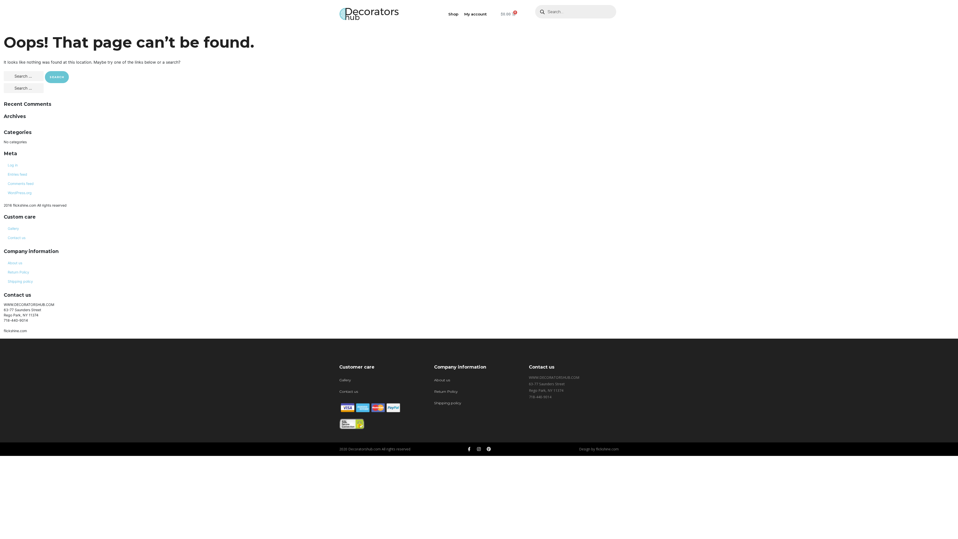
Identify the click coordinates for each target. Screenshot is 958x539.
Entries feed (17, 174)
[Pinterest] (488, 449)
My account (475, 14)
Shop (453, 14)
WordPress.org (20, 193)
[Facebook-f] (469, 449)
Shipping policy (20, 281)
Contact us (16, 238)
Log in (13, 165)
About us (15, 263)
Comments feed (21, 183)
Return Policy (18, 272)
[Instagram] (479, 449)
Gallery (13, 228)
